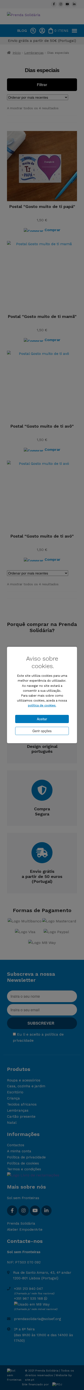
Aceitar (42, 719)
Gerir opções (42, 730)
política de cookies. (42, 705)
